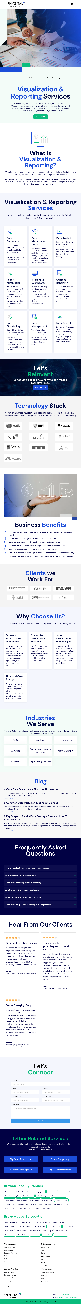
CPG (42, 1250)
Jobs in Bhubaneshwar (42, 1222)
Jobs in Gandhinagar (25, 1226)
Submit (40, 1121)
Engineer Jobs (34, 1200)
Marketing (7, 1281)
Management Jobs (61, 1200)
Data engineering (9, 1247)
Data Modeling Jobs (58, 1196)
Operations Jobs (36, 1204)
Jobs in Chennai (10, 1226)
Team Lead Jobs (34, 1208)
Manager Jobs (9, 1204)
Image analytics (9, 1278)
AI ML (6, 1262)
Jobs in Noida (9, 1235)
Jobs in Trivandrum (61, 1235)
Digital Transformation (60, 1169)
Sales (5, 1284)
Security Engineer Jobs (61, 1204)
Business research (9, 1272)
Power (43, 1253)
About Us (44, 1259)
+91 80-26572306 (63, 1294)
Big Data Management (21, 1159)
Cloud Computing (60, 1159)
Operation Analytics (10, 1253)
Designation (17, 1096)
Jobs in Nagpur (48, 1231)
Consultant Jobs (28, 1196)
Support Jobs (21, 1208)
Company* (47, 1096)
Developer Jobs (22, 1200)
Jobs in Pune (35, 1235)
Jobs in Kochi (9, 1231)
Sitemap (44, 1265)
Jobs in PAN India (22, 1235)
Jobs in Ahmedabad (11, 1222)
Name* (15, 1080)
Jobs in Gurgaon (40, 1226)
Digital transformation (11, 1256)
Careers (43, 1262)
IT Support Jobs (47, 1200)
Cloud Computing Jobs (12, 1196)
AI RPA (6, 1259)
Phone (46, 1088)
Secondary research (10, 1287)
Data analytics (8, 1250)
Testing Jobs (46, 1208)
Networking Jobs (22, 1204)
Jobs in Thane (47, 1235)
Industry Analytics (48, 1244)
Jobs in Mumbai (34, 1231)
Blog (42, 1278)
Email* (15, 1088)
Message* (16, 1104)
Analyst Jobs (20, 1192)
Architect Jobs (52, 1192)
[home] (16, 4)
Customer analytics (10, 1275)
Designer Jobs (9, 1200)
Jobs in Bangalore (26, 1222)
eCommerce (45, 1247)
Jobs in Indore (68, 1226)
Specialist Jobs (9, 1208)
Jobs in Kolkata (21, 1231)
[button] (71, 4)
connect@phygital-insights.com (66, 1297)
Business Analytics (11, 1269)
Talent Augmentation (48, 1272)
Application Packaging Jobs (35, 1192)
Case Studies (45, 1281)
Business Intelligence (21, 1169)
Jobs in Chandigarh (59, 1222)
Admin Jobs (9, 1192)
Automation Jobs (65, 1192)
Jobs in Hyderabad (54, 1226)
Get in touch (40, 116)
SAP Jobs (48, 1204)
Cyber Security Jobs (43, 1196)
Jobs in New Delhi (61, 1231)
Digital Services (10, 1244)
